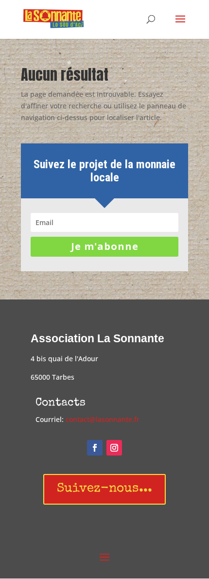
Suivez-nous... (104, 489)
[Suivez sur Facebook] (95, 448)
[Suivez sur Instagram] (114, 448)
